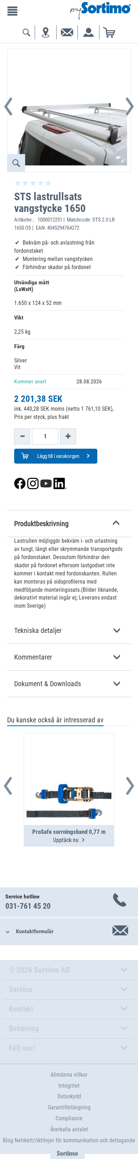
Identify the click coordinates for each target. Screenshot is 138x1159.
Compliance (69, 1118)
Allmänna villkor (69, 1074)
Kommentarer (33, 657)
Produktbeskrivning (41, 523)
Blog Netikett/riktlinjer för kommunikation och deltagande (69, 1140)
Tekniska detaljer (38, 630)
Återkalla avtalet (69, 1129)
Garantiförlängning (69, 1107)
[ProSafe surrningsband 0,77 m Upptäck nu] (69, 762)
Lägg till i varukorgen (57, 456)
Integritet (69, 1085)
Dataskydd (69, 1096)
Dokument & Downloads (47, 683)
